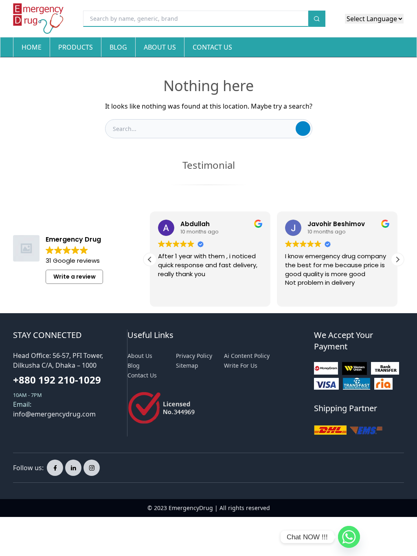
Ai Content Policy (247, 356)
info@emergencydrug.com (54, 414)
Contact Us (212, 47)
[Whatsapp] (349, 537)
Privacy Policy (194, 356)
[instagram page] (91, 468)
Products (75, 47)
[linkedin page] (73, 468)
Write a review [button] (74, 277)
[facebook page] (55, 468)
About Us (160, 47)
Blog (118, 47)
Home (32, 47)
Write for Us (240, 365)
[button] (397, 259)
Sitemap (187, 365)
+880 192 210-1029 (57, 379)
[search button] (316, 19)
